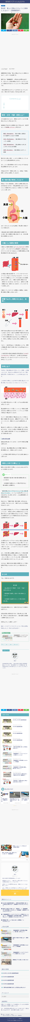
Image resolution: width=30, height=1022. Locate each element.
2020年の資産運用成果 (8, 903)
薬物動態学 (16, 644)
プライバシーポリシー (12, 1018)
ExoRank (5, 921)
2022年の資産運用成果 (8, 976)
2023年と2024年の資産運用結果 (10, 973)
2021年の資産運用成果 (8, 980)
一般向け (3, 5)
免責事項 (20, 1018)
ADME (3, 644)
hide (19, 98)
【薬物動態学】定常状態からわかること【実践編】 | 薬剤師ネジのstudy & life (16, 910)
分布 (8, 644)
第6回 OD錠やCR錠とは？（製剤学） (12, 908)
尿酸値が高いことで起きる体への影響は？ (13, 920)
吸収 (11, 644)
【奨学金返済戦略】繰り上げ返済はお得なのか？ (14, 987)
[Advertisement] (15, 51)
